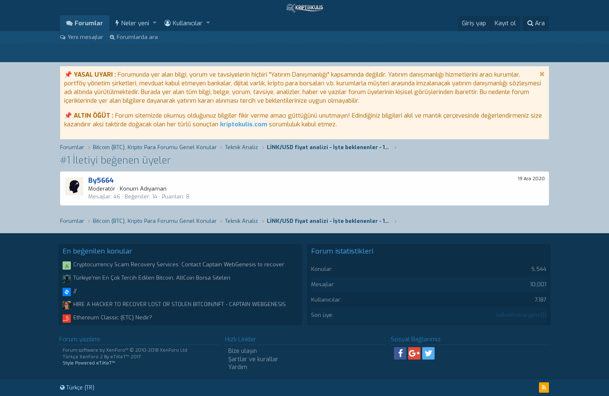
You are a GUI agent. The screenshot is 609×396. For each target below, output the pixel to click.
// (75, 291)
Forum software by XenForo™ (125, 350)
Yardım (237, 367)
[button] (155, 23)
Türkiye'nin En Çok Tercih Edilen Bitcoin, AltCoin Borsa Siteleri (151, 277)
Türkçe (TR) (79, 387)
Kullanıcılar (188, 23)
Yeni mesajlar (85, 37)
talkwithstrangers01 (521, 315)
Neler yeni (135, 23)
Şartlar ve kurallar (253, 359)
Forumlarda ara (137, 37)
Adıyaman (153, 188)
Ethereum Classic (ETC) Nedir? (112, 317)
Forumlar (89, 23)
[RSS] (544, 387)
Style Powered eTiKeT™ (89, 363)
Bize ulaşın (242, 351)
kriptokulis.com (243, 124)
